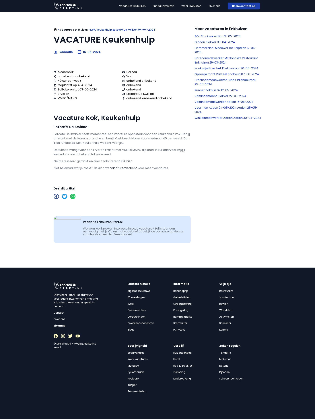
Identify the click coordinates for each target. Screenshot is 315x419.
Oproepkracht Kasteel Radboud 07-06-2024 (227, 74)
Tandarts (225, 353)
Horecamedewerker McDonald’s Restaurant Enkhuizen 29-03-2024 (226, 60)
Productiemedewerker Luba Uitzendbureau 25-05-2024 (225, 82)
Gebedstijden (181, 297)
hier (129, 161)
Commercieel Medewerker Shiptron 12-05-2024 (225, 50)
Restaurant (226, 291)
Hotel (176, 359)
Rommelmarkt (182, 317)
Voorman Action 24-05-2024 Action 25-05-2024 (226, 110)
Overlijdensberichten (141, 323)
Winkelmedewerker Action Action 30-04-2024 (228, 118)
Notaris (223, 365)
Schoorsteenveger (231, 378)
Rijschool (224, 372)
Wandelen (225, 310)
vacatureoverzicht (123, 168)
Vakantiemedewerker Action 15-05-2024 (224, 102)
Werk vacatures (138, 359)
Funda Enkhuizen (163, 6)
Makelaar (225, 359)
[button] (56, 196)
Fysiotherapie (136, 372)
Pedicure (133, 378)
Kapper (132, 385)
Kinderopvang (182, 378)
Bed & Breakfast (183, 365)
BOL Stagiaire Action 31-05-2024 (218, 36)
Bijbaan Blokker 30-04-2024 (215, 42)
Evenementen (137, 310)
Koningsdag (180, 310)
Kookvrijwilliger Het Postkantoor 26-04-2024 (226, 68)
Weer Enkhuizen (191, 6)
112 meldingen (136, 297)
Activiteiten (226, 317)
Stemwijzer (180, 323)
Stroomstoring (182, 304)
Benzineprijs (180, 291)
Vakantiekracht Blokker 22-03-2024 (220, 96)
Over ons (214, 6)
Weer (131, 304)
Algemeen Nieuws (139, 291)
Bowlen (223, 304)
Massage (133, 365)
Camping (179, 372)
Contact (59, 313)
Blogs (131, 329)
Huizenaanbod (182, 353)
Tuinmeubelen (137, 391)
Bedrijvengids (136, 353)
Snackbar (225, 323)
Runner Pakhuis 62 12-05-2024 (216, 90)
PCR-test (179, 329)
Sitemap (59, 325)
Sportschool (226, 297)
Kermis (223, 329)
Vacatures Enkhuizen (132, 6)
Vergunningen (136, 317)
